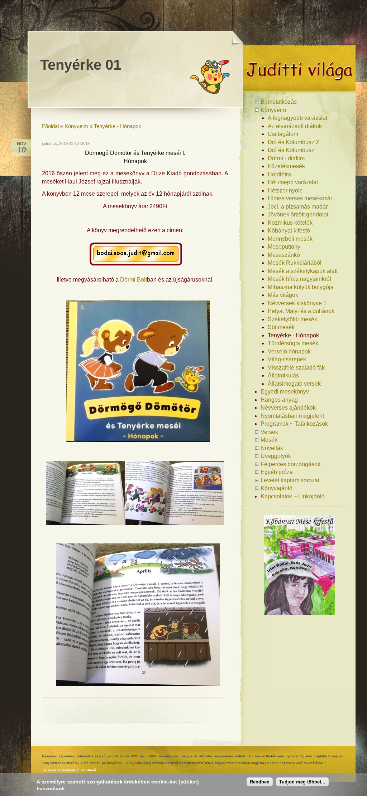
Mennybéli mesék (290, 239)
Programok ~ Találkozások (294, 424)
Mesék (269, 440)
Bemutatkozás (279, 102)
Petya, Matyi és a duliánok (301, 311)
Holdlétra (279, 174)
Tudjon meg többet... (302, 782)
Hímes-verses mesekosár (300, 198)
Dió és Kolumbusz (291, 150)
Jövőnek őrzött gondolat (298, 214)
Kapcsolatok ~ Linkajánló (293, 496)
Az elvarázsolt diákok (295, 126)
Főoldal (50, 126)
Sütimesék (281, 327)
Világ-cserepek (287, 359)
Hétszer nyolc (285, 190)
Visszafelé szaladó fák (296, 368)
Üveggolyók (276, 456)
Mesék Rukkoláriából (294, 263)
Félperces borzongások (290, 464)
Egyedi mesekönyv (285, 392)
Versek (269, 432)
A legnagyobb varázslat (297, 118)
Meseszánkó (284, 255)
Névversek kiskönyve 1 (297, 303)
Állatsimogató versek (294, 384)
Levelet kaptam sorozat (290, 480)
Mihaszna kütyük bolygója (301, 287)
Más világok (283, 295)
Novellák (272, 448)
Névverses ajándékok (288, 408)
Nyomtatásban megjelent (292, 416)
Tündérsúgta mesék (293, 343)
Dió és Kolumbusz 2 (293, 142)
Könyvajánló (276, 488)
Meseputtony (284, 247)
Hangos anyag (279, 400)
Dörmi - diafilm (286, 158)
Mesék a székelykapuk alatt (303, 271)
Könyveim (76, 126)
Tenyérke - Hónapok (117, 126)
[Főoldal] (299, 89)
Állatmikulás (283, 375)
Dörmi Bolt (133, 280)
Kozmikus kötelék (290, 223)
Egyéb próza (277, 472)
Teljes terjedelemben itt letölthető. (69, 770)
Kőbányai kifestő (289, 231)
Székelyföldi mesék (292, 319)
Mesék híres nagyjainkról (299, 279)
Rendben (260, 782)
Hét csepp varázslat (293, 182)
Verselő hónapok (289, 351)
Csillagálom (283, 134)
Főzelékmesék (286, 166)
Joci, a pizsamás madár (298, 207)
